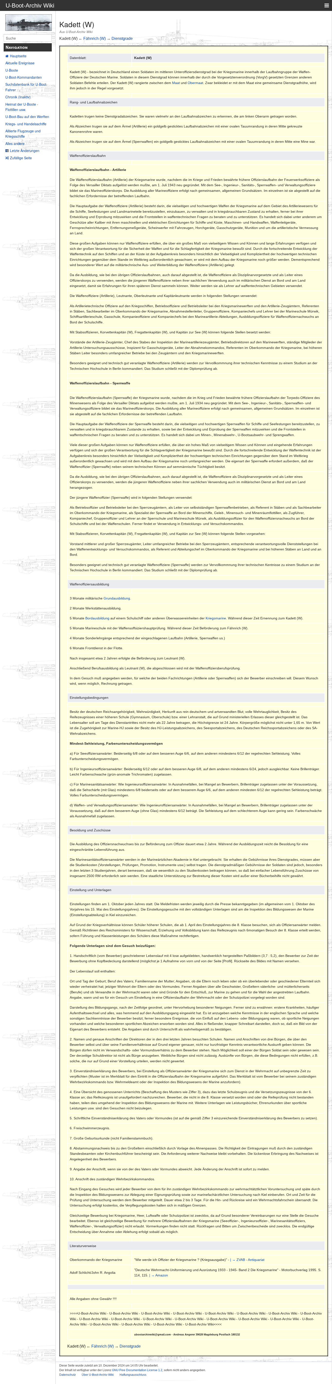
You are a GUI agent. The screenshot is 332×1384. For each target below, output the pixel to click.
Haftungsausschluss (133, 1374)
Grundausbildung (117, 598)
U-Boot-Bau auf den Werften (27, 116)
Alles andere (15, 143)
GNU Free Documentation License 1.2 (137, 1370)
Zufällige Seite (21, 157)
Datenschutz (67, 1374)
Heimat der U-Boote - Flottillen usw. (21, 107)
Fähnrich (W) (94, 38)
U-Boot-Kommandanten (23, 77)
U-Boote (11, 70)
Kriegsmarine (216, 618)
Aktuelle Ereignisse (20, 62)
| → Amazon (158, 1275)
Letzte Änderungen (24, 150)
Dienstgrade (122, 38)
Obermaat (195, 83)
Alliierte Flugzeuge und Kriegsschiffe (23, 133)
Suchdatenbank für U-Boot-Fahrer (26, 87)
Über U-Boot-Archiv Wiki (98, 1374)
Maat (176, 83)
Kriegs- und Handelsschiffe (25, 123)
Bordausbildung (97, 618)
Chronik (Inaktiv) (18, 96)
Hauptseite (18, 55)
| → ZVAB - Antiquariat (247, 1260)
